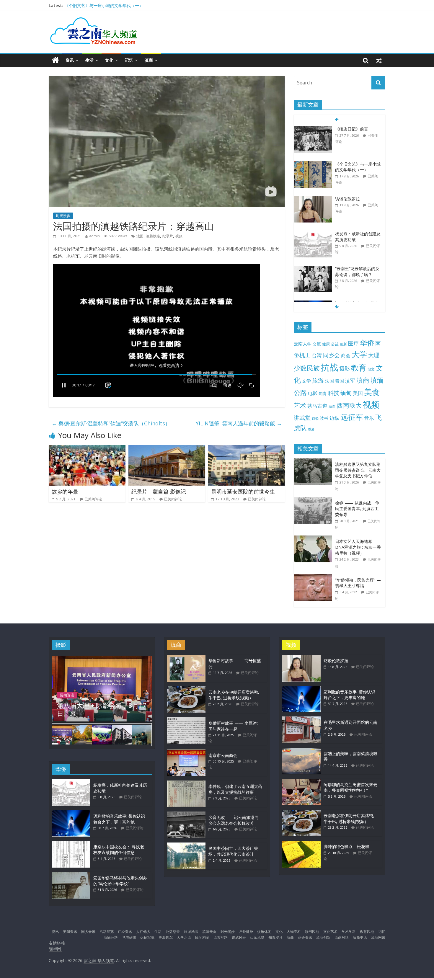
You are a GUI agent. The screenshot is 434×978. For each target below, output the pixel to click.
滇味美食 (209, 931)
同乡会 (331, 355)
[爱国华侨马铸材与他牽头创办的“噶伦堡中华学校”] (71, 875)
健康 (326, 344)
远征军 (352, 417)
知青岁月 (275, 937)
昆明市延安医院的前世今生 (243, 491)
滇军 (350, 380)
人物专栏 (294, 931)
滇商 (149, 60)
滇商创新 (323, 937)
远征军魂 (147, 937)
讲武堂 (302, 418)
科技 (333, 392)
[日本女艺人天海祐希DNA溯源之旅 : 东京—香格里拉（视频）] (314, 538)
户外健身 (246, 931)
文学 (306, 381)
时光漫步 (63, 215)
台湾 (317, 355)
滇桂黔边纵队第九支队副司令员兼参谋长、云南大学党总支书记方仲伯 (358, 470)
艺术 (300, 405)
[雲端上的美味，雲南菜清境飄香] (301, 750)
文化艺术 (330, 931)
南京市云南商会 (222, 755)
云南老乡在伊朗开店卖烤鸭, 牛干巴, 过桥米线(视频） (233, 695)
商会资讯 (305, 937)
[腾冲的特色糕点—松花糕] (301, 843)
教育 (358, 368)
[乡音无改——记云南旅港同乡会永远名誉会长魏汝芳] (186, 814)
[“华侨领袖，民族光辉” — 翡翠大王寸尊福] (314, 577)
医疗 (353, 343)
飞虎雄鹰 (129, 937)
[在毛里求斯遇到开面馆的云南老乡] (301, 719)
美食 (372, 392)
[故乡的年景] (87, 448)
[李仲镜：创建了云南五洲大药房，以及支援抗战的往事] (186, 783)
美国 (358, 393)
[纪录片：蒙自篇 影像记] (166, 448)
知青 (323, 393)
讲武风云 (239, 937)
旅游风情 (191, 931)
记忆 (129, 60)
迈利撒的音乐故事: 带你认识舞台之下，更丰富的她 (119, 819)
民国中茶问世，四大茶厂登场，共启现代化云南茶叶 (233, 851)
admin (94, 236)
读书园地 (312, 931)
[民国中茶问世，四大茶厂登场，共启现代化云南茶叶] (186, 845)
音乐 (369, 417)
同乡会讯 (88, 931)
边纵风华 (257, 937)
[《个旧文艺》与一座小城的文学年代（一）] (313, 164)
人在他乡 (143, 931)
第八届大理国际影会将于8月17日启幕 (101, 709)
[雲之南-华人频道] (55, 60)
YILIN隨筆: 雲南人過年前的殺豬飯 (239, 423)
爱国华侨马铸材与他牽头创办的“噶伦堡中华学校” (120, 880)
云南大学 (302, 344)
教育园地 (367, 931)
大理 (373, 355)
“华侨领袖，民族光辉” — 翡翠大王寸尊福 (358, 583)
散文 (371, 369)
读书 (324, 418)
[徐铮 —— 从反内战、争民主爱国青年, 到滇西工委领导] (314, 500)
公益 (335, 344)
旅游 (318, 380)
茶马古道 (317, 405)
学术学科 (349, 931)
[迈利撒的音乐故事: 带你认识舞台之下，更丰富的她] (71, 813)
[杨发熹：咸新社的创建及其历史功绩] (313, 234)
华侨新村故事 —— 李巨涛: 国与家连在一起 (233, 726)
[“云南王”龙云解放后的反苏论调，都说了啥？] (313, 269)
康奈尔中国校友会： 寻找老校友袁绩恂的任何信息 (118, 849)
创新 (343, 344)
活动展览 (106, 931)
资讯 (70, 60)
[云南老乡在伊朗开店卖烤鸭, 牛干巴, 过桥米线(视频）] (186, 689)
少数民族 (307, 368)
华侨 (367, 342)
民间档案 (202, 937)
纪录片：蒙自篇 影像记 (158, 491)
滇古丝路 (220, 937)
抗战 (329, 367)
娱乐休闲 (264, 931)
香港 (311, 429)
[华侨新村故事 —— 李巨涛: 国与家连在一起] (186, 720)
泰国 (339, 381)
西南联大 (349, 405)
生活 (89, 60)
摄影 (344, 368)
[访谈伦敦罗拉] (313, 199)
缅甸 (346, 393)
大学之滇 (184, 937)
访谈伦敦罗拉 (347, 199)
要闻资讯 (67, 695)
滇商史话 (360, 937)
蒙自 (332, 406)
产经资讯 (125, 931)
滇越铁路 (153, 236)
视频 (178, 236)
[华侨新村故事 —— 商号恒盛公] (186, 657)
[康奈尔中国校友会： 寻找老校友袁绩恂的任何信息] (71, 844)
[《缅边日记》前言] (313, 129)
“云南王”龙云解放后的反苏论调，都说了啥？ (357, 271)
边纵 (334, 417)
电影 (312, 393)
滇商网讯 (378, 937)
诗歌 (315, 418)
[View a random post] (378, 60)
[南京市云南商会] (186, 752)
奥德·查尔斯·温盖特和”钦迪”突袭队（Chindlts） (111, 423)
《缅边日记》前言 (351, 129)
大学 (359, 354)
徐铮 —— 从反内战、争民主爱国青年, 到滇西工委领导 (357, 508)
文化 (109, 60)
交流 (317, 344)
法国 (139, 236)
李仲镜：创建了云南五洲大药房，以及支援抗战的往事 (235, 789)
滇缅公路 (111, 937)
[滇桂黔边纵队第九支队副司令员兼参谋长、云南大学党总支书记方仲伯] (314, 461)
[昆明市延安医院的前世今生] (246, 448)
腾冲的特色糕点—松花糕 (346, 846)
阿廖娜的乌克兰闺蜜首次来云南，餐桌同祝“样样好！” (350, 787)
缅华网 (55, 948)
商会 (345, 355)
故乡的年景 (65, 491)
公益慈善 (173, 931)
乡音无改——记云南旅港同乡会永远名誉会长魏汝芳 (233, 820)
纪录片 (167, 236)
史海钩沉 (166, 937)
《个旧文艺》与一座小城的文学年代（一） (104, 5)
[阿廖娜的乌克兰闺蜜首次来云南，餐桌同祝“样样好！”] (301, 781)
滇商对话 (342, 937)
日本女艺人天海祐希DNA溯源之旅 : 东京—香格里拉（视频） (358, 547)
